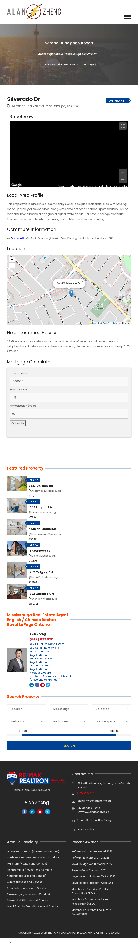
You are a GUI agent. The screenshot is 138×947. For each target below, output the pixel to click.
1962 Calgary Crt (41, 572)
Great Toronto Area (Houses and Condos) (33, 906)
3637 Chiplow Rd (41, 486)
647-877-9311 (85, 793)
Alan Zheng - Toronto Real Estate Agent (68, 932)
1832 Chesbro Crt (41, 594)
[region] (69, 154)
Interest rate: (18, 389)
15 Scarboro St (39, 550)
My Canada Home (89, 808)
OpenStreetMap (110, 323)
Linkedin (31, 685)
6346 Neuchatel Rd (42, 529)
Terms (108, 186)
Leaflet (95, 323)
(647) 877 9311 (41, 639)
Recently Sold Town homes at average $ (69, 64)
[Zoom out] (122, 179)
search (69, 746)
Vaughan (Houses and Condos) (27, 876)
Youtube (42, 685)
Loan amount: (19, 373)
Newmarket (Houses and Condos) (28, 900)
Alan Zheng (37, 634)
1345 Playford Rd (41, 507)
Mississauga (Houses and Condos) (28, 894)
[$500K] (23, 735)
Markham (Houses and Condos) (27, 863)
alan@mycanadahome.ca (94, 801)
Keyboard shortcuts (66, 186)
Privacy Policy (86, 829)
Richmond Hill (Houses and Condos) (29, 870)
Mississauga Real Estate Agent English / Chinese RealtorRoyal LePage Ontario (37, 620)
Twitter (48, 685)
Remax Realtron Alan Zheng (94, 820)
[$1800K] (115, 735)
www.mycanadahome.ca (93, 812)
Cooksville (18, 238)
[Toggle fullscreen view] (122, 126)
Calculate (17, 423)
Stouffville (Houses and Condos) (27, 888)
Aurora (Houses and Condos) (25, 882)
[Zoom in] (122, 172)
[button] (71, 293)
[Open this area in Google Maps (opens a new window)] (16, 185)
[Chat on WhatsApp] (4, 942)
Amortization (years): (24, 405)
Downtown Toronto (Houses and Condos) (33, 851)
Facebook (37, 685)
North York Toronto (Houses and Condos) (33, 857)
